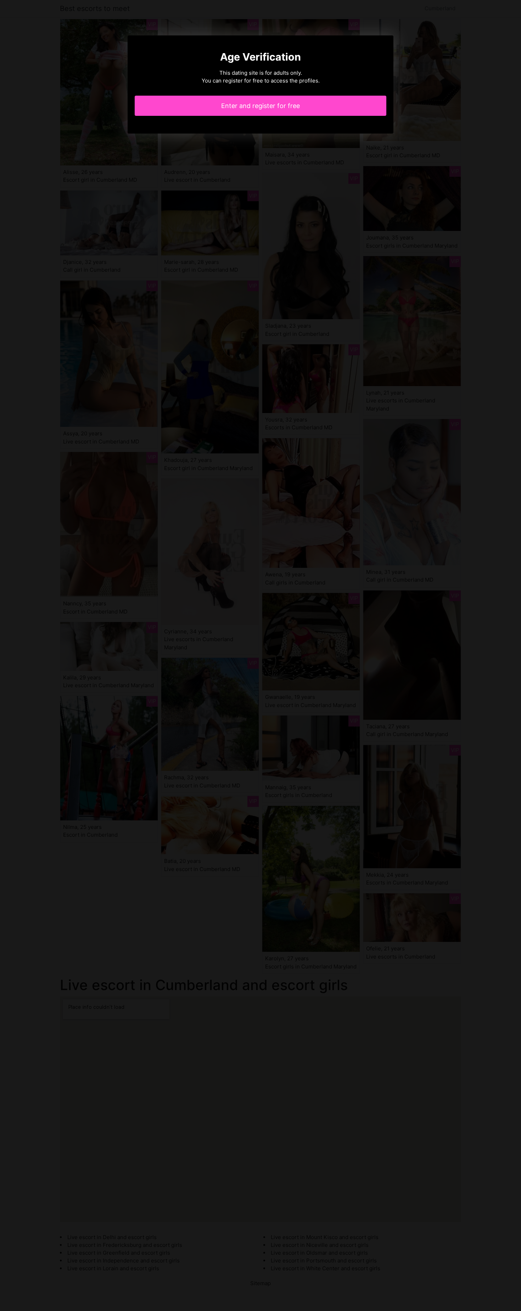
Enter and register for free (260, 105)
